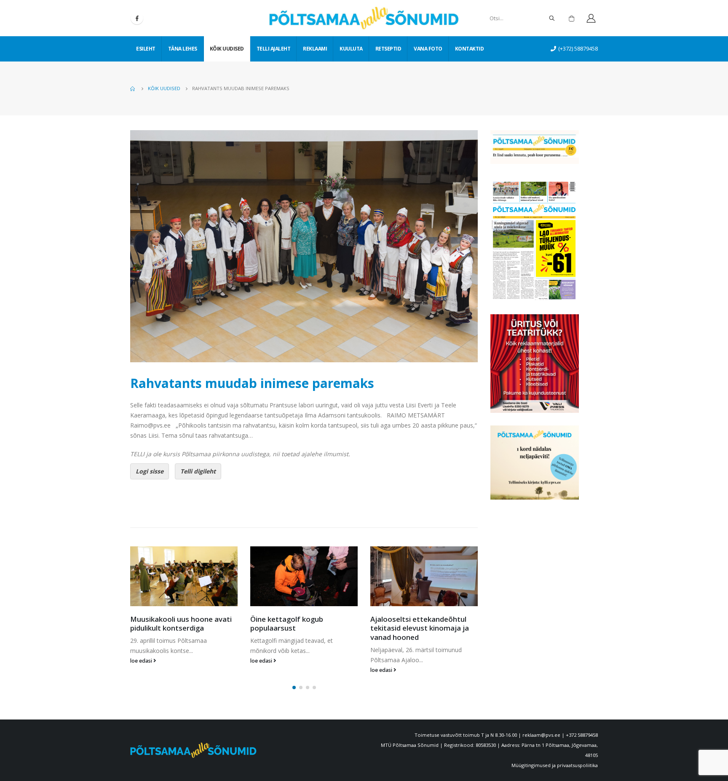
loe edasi (141, 660)
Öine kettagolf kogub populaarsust (166, 623)
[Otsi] (551, 18)
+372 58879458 (582, 735)
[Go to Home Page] (133, 88)
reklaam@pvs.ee (541, 735)
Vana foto (428, 48)
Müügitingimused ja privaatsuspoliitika (554, 765)
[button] (294, 687)
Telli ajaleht (274, 48)
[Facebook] (137, 18)
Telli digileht (198, 471)
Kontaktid (469, 48)
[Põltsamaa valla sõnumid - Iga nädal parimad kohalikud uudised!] (364, 18)
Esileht (145, 48)
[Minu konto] (591, 18)
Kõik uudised (227, 48)
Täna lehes (182, 48)
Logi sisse (149, 471)
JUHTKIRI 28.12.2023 (405, 619)
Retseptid (388, 48)
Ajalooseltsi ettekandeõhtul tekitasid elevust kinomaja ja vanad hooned (299, 628)
